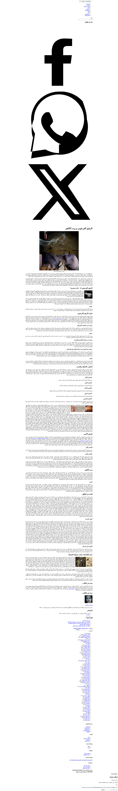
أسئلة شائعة (87, 727)
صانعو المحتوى (86, 730)
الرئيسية (88, 726)
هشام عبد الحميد (88, 605)
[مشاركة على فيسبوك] (59, 91)
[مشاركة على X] (59, 225)
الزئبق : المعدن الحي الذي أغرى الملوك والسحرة (79, 623)
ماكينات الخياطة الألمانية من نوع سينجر (39, 438)
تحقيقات (88, 739)
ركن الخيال (87, 741)
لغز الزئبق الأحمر (86, 620)
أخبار (89, 737)
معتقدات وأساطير (77, 628)
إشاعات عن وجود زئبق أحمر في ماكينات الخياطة (79, 622)
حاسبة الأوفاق (86, 754)
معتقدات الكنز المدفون (84, 624)
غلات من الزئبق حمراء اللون (85, 440)
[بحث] (83, 1)
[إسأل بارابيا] (114, 774)
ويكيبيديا (88, 614)
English (88, 731)
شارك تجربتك (87, 765)
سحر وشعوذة (85, 628)
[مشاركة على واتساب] (59, 158)
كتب (89, 747)
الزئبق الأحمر (58, 318)
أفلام (89, 746)
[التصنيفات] (88, 1)
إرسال (103, 789)
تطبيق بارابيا (87, 753)
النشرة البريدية (86, 766)
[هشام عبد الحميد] (88, 602)
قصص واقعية (87, 738)
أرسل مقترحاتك (86, 768)
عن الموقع (87, 729)
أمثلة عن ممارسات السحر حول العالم (81, 625)
